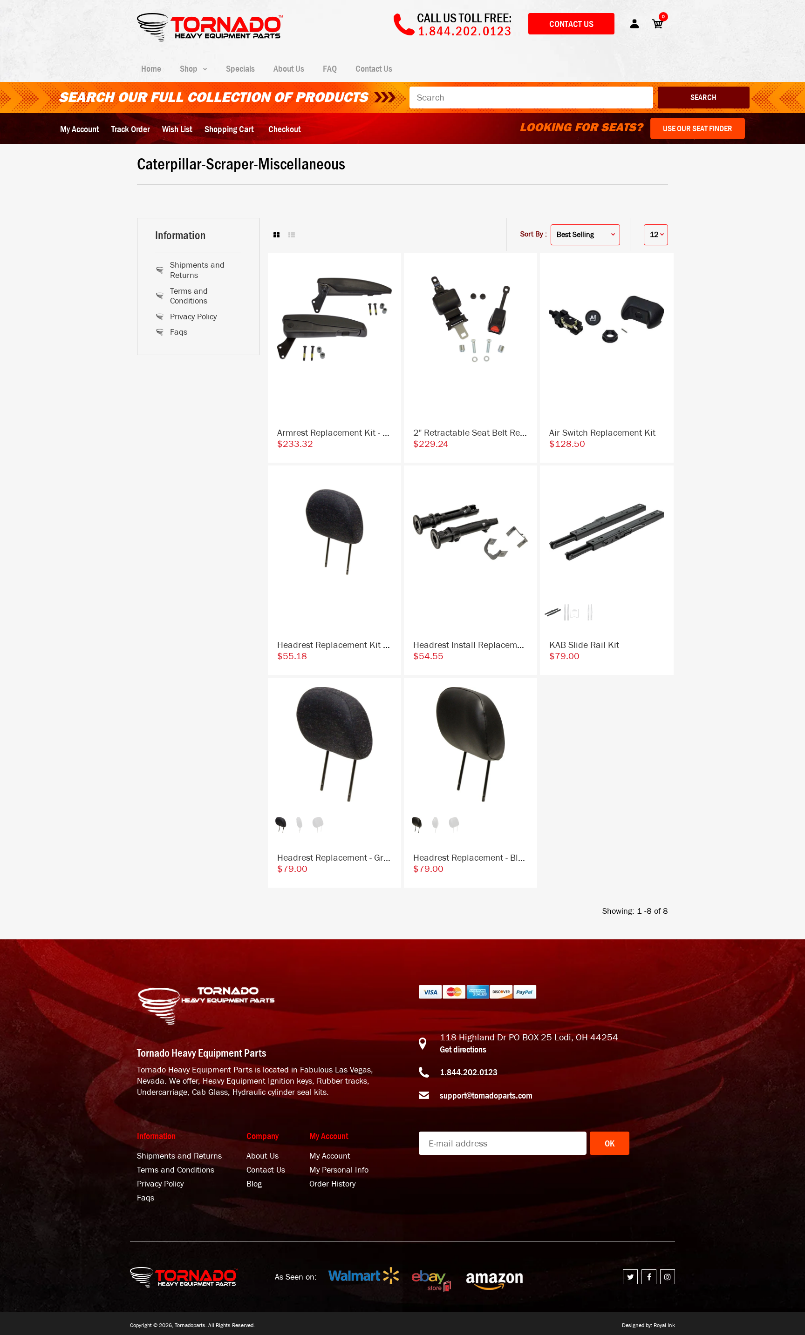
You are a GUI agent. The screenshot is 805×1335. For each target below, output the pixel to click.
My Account (79, 129)
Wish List (177, 129)
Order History (332, 1184)
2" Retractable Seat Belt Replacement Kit (494, 432)
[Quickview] (389, 306)
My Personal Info (338, 1170)
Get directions (463, 1049)
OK (609, 1143)
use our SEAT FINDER (697, 128)
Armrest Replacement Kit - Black (340, 432)
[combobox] (531, 97)
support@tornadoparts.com (486, 1095)
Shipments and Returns (197, 270)
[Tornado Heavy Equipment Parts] (210, 38)
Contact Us (571, 24)
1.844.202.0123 (469, 1072)
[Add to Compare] (389, 269)
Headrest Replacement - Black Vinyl (483, 857)
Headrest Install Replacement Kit (478, 645)
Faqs (178, 332)
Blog (254, 1184)
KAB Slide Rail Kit (584, 645)
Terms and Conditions (189, 296)
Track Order (130, 129)
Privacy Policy (193, 317)
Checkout (284, 129)
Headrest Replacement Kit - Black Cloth (354, 645)
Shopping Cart (229, 129)
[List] (291, 235)
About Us (262, 1156)
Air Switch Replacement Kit (602, 432)
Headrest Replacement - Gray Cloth (346, 857)
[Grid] (276, 235)
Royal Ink (664, 1325)
